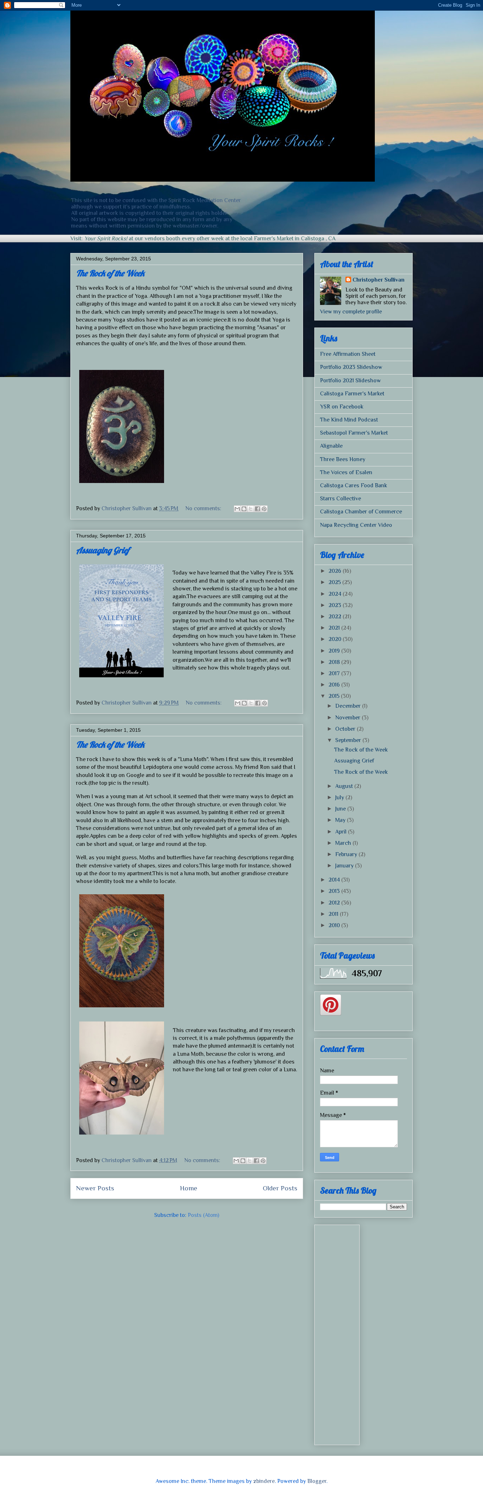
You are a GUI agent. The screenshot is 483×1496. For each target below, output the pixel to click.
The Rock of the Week (361, 750)
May (341, 820)
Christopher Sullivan (379, 280)
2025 (335, 582)
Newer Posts (95, 1188)
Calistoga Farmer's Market (352, 393)
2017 (334, 673)
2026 (335, 571)
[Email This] (237, 508)
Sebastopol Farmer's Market (354, 433)
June (341, 809)
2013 (334, 891)
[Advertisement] (363, 1333)
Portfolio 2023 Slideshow (351, 367)
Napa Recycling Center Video (356, 525)
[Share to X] (250, 508)
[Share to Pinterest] (264, 508)
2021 (334, 628)
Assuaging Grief (354, 761)
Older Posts (280, 1188)
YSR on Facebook (341, 407)
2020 (335, 639)
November (348, 717)
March (344, 843)
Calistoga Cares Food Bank (353, 485)
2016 (334, 685)
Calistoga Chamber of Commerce (361, 511)
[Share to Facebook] (257, 508)
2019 (334, 651)
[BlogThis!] (244, 508)
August (344, 786)
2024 (335, 594)
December (348, 706)
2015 (334, 696)
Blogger (316, 1481)
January (345, 865)
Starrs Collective (340, 498)
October (346, 729)
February (347, 854)
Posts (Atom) (203, 1215)
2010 (334, 925)
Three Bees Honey (342, 459)
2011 (334, 914)
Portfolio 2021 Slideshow (350, 380)
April (341, 832)
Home (188, 1188)
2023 (335, 605)
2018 (334, 662)
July (340, 797)
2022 (335, 616)
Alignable (331, 446)
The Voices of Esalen (346, 472)
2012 (334, 903)
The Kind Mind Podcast (349, 420)
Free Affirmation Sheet (348, 354)
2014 (334, 880)
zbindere (264, 1481)
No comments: (204, 508)
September (348, 740)
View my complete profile (351, 311)
